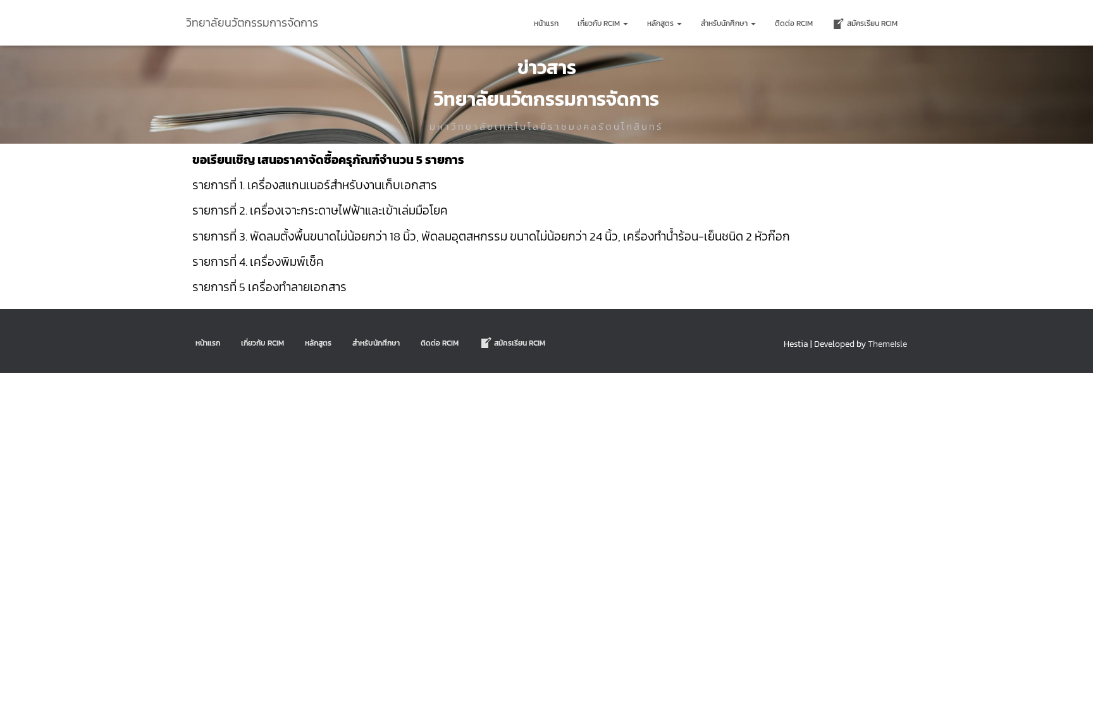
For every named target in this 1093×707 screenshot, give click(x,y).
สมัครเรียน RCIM (872, 23)
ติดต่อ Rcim (794, 23)
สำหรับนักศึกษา (725, 23)
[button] (625, 23)
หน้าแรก (546, 23)
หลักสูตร (661, 23)
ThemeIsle (887, 344)
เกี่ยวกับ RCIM (599, 23)
